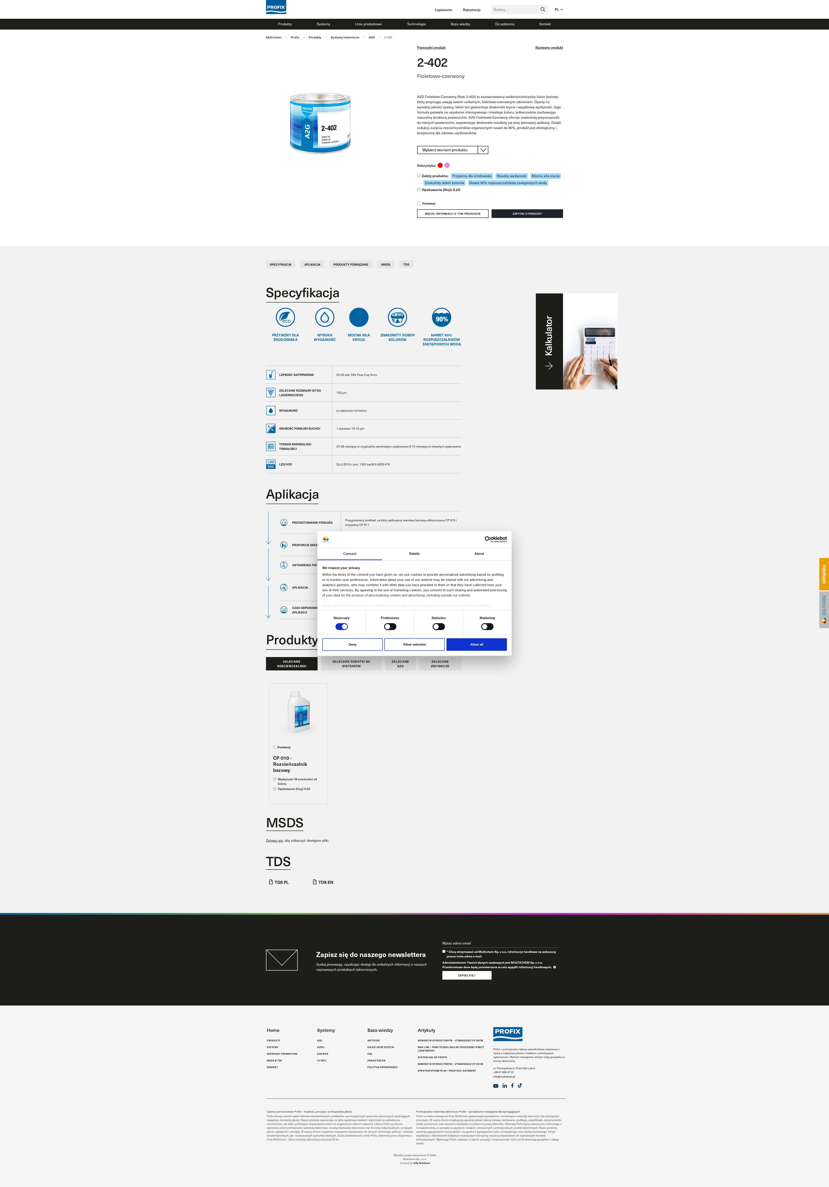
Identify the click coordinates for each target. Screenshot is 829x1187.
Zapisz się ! (466, 975)
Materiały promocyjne (282, 1053)
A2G (319, 1040)
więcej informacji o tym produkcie (453, 213)
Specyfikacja (280, 264)
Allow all (476, 644)
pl (557, 9)
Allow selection (414, 644)
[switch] (390, 626)
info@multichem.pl (504, 1076)
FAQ (369, 1053)
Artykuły (373, 1040)
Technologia (416, 24)
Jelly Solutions (421, 1163)
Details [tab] (414, 553)
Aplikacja (312, 264)
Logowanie (443, 9)
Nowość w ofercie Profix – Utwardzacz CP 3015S (450, 1040)
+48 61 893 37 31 (503, 1072)
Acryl (321, 1047)
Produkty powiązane (350, 264)
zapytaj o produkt (527, 213)
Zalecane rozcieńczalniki (292, 663)
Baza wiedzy (460, 24)
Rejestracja (472, 9)
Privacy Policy (479, 605)
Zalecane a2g (400, 663)
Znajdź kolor (376, 1060)
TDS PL (282, 882)
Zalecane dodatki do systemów (351, 663)
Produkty (285, 24)
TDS (406, 264)
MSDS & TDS (274, 1060)
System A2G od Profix (432, 1057)
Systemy (323, 24)
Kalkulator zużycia (380, 1047)
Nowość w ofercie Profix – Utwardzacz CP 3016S (450, 1064)
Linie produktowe (368, 24)
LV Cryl (322, 1060)
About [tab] (479, 553)
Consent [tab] (349, 553)
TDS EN (325, 882)
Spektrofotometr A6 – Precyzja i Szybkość (447, 1070)
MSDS (385, 264)
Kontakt (545, 24)
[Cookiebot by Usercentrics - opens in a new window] (488, 539)
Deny (352, 644)
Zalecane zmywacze (440, 663)
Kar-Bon (322, 1053)
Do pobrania (504, 24)
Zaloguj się (274, 840)
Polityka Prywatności (382, 1067)
